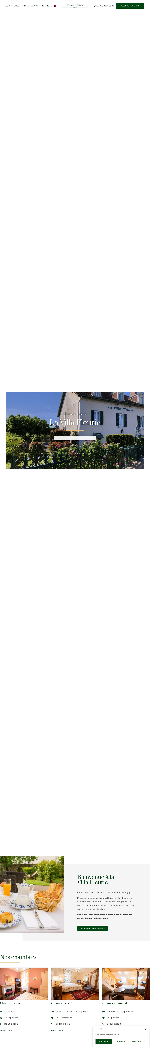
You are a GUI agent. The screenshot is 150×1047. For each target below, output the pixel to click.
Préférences (138, 1041)
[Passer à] (56, 6)
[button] (145, 1029)
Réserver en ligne (130, 6)
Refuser (121, 1041)
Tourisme (47, 6)
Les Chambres (12, 6)
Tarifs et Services (30, 6)
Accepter (103, 1041)
